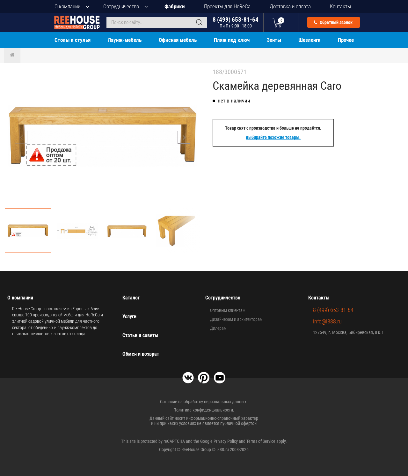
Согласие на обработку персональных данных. (204, 401)
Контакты (340, 6)
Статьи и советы (140, 335)
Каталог (131, 298)
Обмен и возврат (140, 354)
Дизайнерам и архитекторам (236, 319)
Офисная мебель (178, 40)
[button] (184, 137)
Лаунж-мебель (125, 40)
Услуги (129, 317)
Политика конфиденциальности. (203, 409)
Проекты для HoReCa (227, 6)
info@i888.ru (327, 321)
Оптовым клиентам (227, 310)
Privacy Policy (226, 441)
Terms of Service (260, 441)
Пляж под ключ (232, 40)
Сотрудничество (121, 6)
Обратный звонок (336, 22)
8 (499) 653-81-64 (236, 22)
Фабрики (174, 6)
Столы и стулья (73, 40)
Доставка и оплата (290, 6)
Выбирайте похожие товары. (273, 137)
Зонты (274, 40)
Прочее (346, 40)
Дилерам (218, 328)
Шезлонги (309, 40)
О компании (67, 6)
